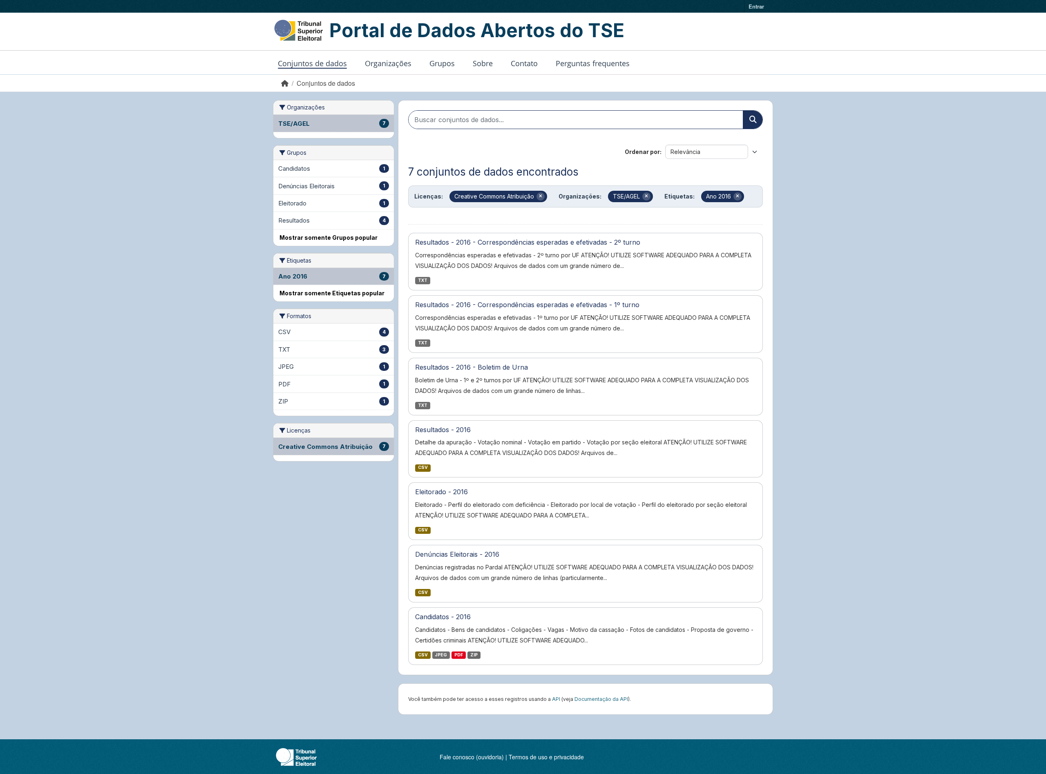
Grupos (442, 63)
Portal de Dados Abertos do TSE (476, 30)
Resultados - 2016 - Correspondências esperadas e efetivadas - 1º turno (527, 305)
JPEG (441, 655)
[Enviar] (752, 120)
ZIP (474, 655)
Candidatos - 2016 (443, 617)
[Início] (284, 83)
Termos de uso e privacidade (546, 757)
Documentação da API (601, 699)
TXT (422, 280)
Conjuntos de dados (312, 63)
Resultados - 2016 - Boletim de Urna (471, 367)
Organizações (388, 63)
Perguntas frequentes (593, 63)
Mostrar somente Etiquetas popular (331, 293)
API (556, 699)
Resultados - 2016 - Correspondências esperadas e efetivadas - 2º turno (527, 242)
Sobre (483, 63)
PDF (458, 655)
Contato (524, 63)
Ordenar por (642, 151)
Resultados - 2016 (443, 430)
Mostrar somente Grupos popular (328, 237)
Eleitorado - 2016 (441, 492)
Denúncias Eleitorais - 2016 (457, 554)
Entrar (756, 6)
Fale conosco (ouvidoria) (472, 757)
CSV (423, 467)
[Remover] (540, 196)
